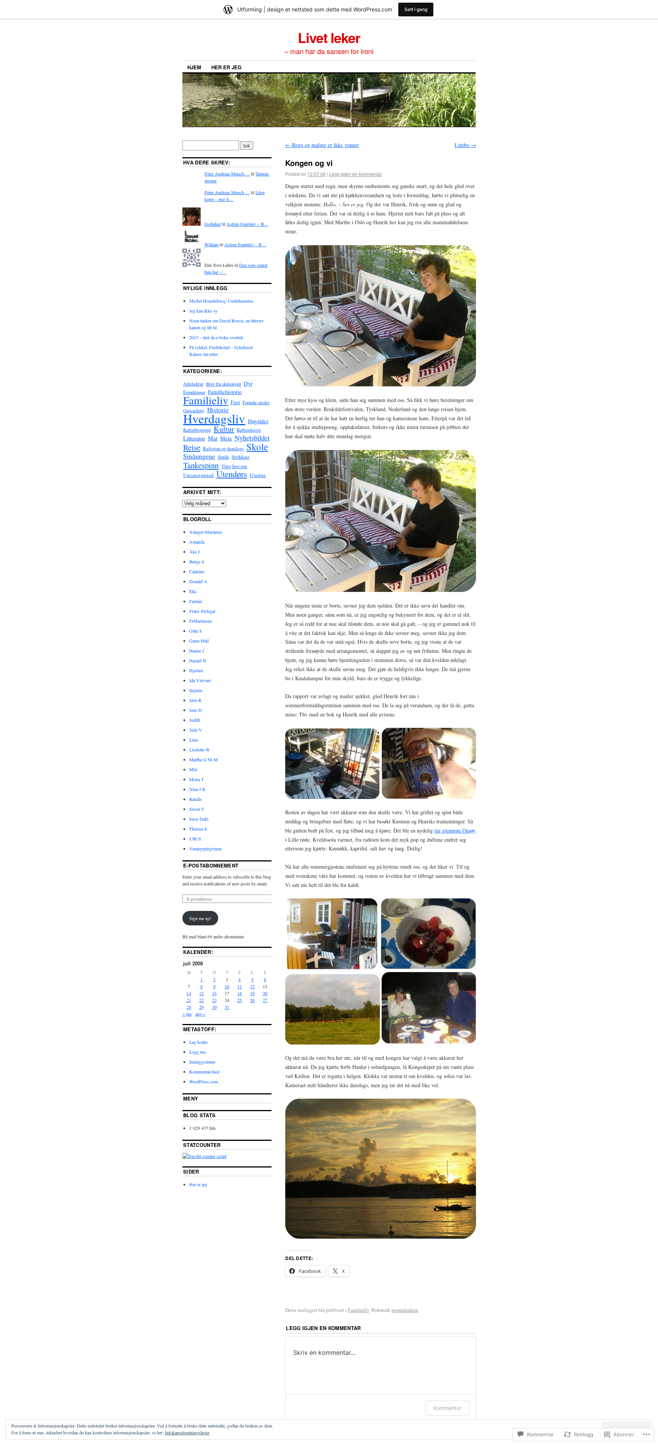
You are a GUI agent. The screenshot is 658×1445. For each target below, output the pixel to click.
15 (201, 993)
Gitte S (195, 631)
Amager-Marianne (205, 532)
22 (201, 1000)
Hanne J (196, 651)
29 (201, 1007)
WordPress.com (203, 1081)
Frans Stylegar (202, 611)
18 (239, 993)
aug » (200, 1014)
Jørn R (195, 700)
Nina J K (197, 789)
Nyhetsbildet (252, 437)
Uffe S (195, 839)
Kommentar (447, 1408)
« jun (187, 1014)
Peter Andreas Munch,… (227, 174)
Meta (226, 438)
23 (214, 1000)
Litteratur (194, 438)
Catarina (196, 571)
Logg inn (197, 1052)
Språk (223, 457)
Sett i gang (415, 9)
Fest (235, 402)
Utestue (258, 475)
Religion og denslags (223, 448)
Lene (193, 740)
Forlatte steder (256, 402)
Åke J (194, 552)
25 (239, 1000)
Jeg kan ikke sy (203, 311)
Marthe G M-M (203, 759)
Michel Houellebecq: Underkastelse (221, 301)
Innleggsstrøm (202, 1062)
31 (227, 1007)
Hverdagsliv (214, 418)
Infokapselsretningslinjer (187, 1432)
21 (189, 1000)
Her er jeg (226, 67)
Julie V (195, 730)
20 (265, 993)
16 (214, 993)
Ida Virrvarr (200, 680)
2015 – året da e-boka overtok (216, 337)
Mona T (196, 779)
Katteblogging (197, 430)
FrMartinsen (200, 621)
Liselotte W (199, 749)
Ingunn (195, 690)
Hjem (194, 67)
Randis (195, 799)
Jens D (195, 710)
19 (252, 993)
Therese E (198, 829)
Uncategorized (198, 475)
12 (252, 986)
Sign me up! (200, 918)
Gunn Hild (199, 641)
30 (214, 1007)
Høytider (258, 421)
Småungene (199, 456)
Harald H (197, 660)
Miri (193, 769)
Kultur (224, 429)
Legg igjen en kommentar (355, 174)
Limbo (465, 144)
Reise (191, 447)
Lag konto (198, 1042)
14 (189, 993)
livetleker (212, 224)
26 (252, 1000)
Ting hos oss (234, 466)
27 (265, 1000)
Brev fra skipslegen (223, 384)
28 (189, 1007)
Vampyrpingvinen (205, 848)
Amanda (196, 542)
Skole (257, 446)
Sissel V (196, 809)
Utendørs (231, 473)
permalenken (404, 1309)
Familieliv (358, 1309)
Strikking (240, 457)
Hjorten (196, 670)
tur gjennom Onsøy (455, 830)
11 (239, 986)
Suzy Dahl (198, 819)
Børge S (196, 561)
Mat (212, 438)
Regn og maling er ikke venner (322, 144)
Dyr (248, 383)
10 (227, 986)
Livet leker (329, 37)
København (249, 429)
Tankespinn (201, 465)
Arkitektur (193, 384)
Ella (192, 591)
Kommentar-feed (204, 1072)
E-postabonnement (210, 865)
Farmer (195, 601)
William (211, 244)
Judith (194, 720)
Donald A (198, 581)
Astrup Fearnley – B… (247, 224)
